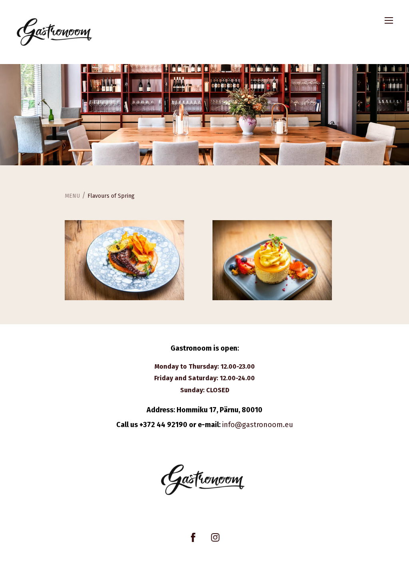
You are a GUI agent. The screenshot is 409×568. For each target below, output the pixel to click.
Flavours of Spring (111, 196)
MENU (72, 196)
